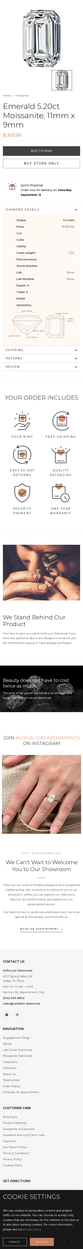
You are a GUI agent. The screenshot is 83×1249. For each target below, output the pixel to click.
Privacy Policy (12, 1159)
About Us (9, 1074)
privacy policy (32, 1229)
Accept (42, 1242)
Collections (10, 1062)
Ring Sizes (10, 1117)
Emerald (68, 220)
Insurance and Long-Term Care (24, 1135)
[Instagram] (17, 1015)
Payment (9, 1141)
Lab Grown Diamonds (17, 1050)
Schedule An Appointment (21, 1092)
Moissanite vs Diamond (18, 1129)
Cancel (15, 1242)
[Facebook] (7, 1015)
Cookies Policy (12, 1165)
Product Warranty (15, 1123)
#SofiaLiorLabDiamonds (47, 738)
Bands (7, 1044)
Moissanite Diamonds (17, 1056)
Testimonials (11, 1080)
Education (10, 1068)
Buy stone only (41, 163)
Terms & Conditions (16, 1153)
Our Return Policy (15, 1147)
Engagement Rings (16, 1038)
